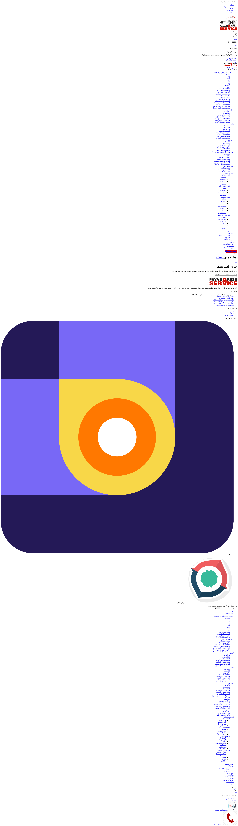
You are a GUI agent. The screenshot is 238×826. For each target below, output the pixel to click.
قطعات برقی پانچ (224, 131)
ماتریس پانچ (226, 129)
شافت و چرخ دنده (222, 206)
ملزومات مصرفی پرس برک (221, 108)
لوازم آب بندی (223, 195)
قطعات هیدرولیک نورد (223, 148)
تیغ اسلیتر (227, 155)
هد (229, 76)
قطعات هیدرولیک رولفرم (222, 162)
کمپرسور (227, 85)
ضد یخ (224, 223)
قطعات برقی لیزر (224, 88)
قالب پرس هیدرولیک (223, 171)
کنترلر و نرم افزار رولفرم (222, 161)
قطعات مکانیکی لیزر (223, 90)
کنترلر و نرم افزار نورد (223, 147)
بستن (235, 788)
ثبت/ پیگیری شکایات (231, 251)
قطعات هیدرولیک (224, 186)
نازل (228, 79)
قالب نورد (227, 141)
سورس (227, 74)
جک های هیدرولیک (222, 192)
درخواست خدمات (231, 252)
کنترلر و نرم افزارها (224, 215)
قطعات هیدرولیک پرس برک (221, 104)
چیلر (228, 83)
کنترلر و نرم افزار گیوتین (222, 120)
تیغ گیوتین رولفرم (224, 157)
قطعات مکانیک (225, 197)
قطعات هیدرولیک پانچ (223, 134)
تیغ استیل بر (226, 113)
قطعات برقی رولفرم (223, 159)
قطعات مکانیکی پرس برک (222, 102)
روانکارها (224, 228)
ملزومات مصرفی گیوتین (222, 122)
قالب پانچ (227, 127)
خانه (236, 262)
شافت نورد (226, 143)
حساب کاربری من (224, 235)
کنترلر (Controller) (222, 217)
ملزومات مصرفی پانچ (223, 138)
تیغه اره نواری (225, 168)
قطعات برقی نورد (224, 145)
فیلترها (224, 225)
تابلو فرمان (223, 177)
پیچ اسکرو (223, 203)
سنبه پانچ (227, 125)
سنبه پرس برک (225, 97)
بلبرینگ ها (224, 199)
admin (220, 257)
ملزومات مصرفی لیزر (223, 94)
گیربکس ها (223, 201)
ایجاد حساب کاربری (231, 798)
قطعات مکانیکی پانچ (223, 136)
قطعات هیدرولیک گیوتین (222, 118)
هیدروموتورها (223, 190)
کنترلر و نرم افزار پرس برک (221, 106)
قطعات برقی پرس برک (222, 101)
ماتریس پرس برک (224, 99)
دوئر (228, 87)
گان (228, 78)
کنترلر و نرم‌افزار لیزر (223, 92)
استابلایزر (224, 184)
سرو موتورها (223, 181)
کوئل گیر (227, 154)
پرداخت (227, 237)
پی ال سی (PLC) (222, 219)
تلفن (236, 45)
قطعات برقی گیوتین (223, 115)
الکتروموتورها (223, 179)
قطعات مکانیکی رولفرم (222, 164)
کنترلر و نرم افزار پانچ (223, 132)
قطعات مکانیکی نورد (223, 150)
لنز (229, 81)
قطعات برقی (226, 175)
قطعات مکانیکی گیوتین (223, 117)
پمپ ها (224, 188)
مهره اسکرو (223, 208)
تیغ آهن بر (227, 111)
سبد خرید (227, 239)
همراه (235, 39)
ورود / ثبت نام (229, 783)
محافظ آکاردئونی (222, 213)
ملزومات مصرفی (224, 221)
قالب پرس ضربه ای (224, 169)
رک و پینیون (223, 210)
